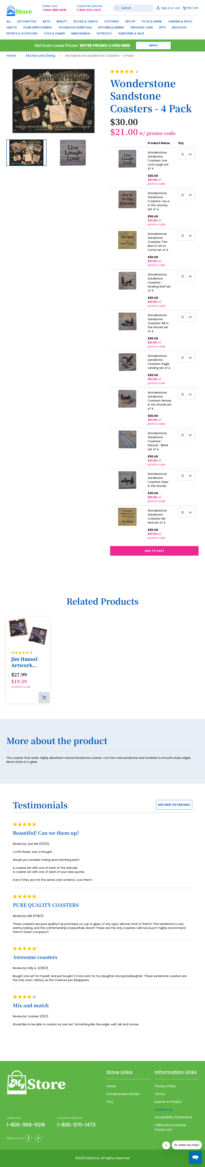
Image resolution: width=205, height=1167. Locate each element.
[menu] (102, 26)
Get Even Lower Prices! (56, 45)
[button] (76, 152)
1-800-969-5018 (54, 10)
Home (11, 55)
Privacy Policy (165, 1086)
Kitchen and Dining (41, 55)
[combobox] (133, 8)
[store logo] (19, 10)
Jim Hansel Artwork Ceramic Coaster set (24, 662)
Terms (160, 1094)
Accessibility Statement (173, 1117)
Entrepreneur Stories (123, 1094)
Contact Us (163, 1109)
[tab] (102, 743)
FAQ (110, 1102)
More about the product (56, 740)
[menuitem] (8, 21)
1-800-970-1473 (89, 10)
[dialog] (102, 26)
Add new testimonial (174, 805)
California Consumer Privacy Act (171, 1127)
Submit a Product (168, 1102)
